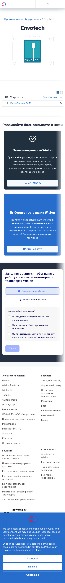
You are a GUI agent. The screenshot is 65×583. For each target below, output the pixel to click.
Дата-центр (8, 405)
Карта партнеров (50, 462)
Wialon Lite (8, 390)
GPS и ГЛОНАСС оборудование (19, 414)
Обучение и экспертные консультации (48, 393)
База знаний (47, 415)
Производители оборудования (22, 19)
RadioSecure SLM (20, 103)
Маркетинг (47, 401)
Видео (44, 420)
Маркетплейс (9, 424)
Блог (43, 406)
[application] (32, 547)
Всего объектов (52, 97)
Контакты (7, 438)
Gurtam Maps (9, 400)
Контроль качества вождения (18, 471)
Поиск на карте (32, 249)
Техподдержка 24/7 (52, 380)
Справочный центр (51, 385)
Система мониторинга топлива (19, 499)
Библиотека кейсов (51, 411)
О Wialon (7, 434)
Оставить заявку (11, 443)
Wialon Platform (11, 385)
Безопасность (9, 409)
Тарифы (6, 395)
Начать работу (32, 183)
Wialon (5, 380)
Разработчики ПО (11, 429)
